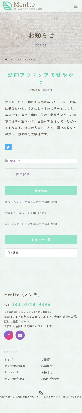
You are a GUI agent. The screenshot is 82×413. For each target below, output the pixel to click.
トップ (8, 359)
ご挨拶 (45, 359)
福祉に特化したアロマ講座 (22, 224)
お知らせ (47, 89)
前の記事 (23, 174)
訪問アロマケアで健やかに (22, 202)
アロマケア (11, 372)
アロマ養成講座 (14, 366)
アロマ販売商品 (14, 379)
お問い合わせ (50, 379)
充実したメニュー (16, 213)
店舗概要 (47, 366)
